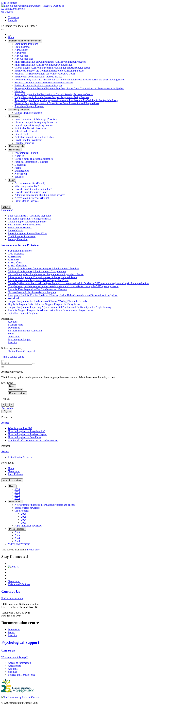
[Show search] (2, 360)
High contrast (15, 389)
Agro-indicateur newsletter (28, 525)
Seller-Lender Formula (26, 131)
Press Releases (15, 474)
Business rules (22, 170)
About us (19, 155)
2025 (17, 492)
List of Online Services (26, 200)
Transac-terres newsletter (27, 507)
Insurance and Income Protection (25, 40)
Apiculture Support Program (29, 106)
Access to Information (19, 662)
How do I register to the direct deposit (27, 434)
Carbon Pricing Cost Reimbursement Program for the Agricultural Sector (52, 67)
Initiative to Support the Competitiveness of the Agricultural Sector (49, 70)
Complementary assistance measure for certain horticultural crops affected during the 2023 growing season (70, 79)
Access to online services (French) (32, 198)
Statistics (19, 176)
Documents (20, 164)
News (12, 486)
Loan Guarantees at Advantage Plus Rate (36, 119)
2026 (17, 489)
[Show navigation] (2, 29)
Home (11, 37)
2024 (17, 495)
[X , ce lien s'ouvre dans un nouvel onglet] (13, 566)
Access (5, 422)
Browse (6, 207)
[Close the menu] (9, 35)
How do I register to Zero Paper (31, 192)
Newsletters (15, 501)
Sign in (7, 411)
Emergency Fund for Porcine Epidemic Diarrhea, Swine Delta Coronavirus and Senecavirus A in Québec (69, 88)
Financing (13, 116)
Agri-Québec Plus (24, 58)
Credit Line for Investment (28, 140)
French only (33, 549)
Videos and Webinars (19, 544)
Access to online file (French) (30, 183)
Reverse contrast (17, 393)
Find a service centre (12, 356)
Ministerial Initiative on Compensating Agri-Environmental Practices (50, 61)
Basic (12, 386)
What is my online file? (27, 186)
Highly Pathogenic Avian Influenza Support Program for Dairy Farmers (52, 97)
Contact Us (10, 591)
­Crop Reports (22, 510)
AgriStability (21, 49)
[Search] (34, 363)
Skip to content (9, 2)
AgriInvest (20, 52)
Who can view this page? (14, 657)
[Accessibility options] (2, 366)
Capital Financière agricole (28, 112)
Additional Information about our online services (40, 195)
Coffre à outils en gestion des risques (34, 158)
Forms (18, 167)
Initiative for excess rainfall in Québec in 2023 (39, 76)
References (14, 149)
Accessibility (8, 408)
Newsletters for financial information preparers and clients (45, 504)
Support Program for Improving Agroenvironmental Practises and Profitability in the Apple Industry (66, 100)
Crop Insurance (23, 46)
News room (21, 173)
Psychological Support (26, 152)
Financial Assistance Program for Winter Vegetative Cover (45, 73)
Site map (12, 671)
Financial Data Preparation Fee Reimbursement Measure (44, 82)
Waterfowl (20, 91)
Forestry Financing (24, 143)
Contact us (13, 17)
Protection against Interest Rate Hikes (34, 137)
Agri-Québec (21, 55)
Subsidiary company (19, 109)
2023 (17, 498)
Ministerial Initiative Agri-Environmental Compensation (43, 64)
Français (12, 20)
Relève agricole (16, 146)
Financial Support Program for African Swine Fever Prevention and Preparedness (57, 103)
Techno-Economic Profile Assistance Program (38, 85)
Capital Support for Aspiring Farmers (34, 125)
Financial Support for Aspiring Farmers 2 (36, 122)
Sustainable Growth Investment (31, 128)
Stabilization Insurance (26, 43)
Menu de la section (12, 480)
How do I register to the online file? (33, 189)
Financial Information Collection (31, 161)
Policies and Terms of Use (21, 674)
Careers (8, 650)
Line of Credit (22, 134)
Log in (12, 180)
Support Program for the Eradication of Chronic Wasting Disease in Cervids (54, 94)
